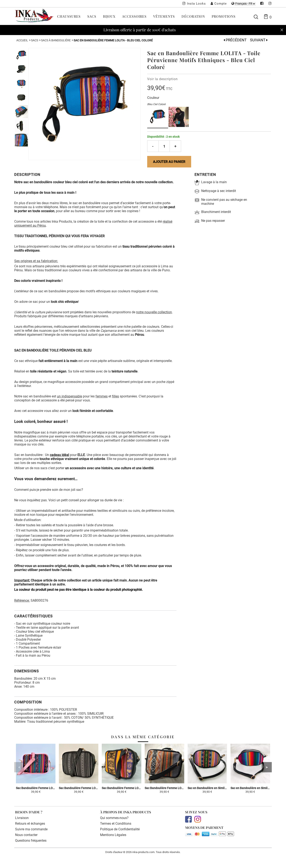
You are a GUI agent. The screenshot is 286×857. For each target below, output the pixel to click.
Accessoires (134, 16)
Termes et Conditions (115, 824)
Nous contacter (26, 835)
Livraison (22, 818)
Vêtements (164, 16)
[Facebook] (262, 3)
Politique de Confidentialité (120, 829)
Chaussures (69, 16)
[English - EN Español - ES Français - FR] (245, 3)
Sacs (91, 16)
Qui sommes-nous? (114, 818)
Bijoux (109, 16)
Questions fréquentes (30, 841)
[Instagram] (270, 3)
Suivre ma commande (31, 829)
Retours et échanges (30, 824)
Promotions (224, 16)
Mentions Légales (113, 835)
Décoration (193, 16)
